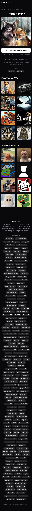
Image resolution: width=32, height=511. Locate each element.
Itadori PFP (23, 394)
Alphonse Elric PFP (10, 496)
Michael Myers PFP (10, 356)
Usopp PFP (10, 264)
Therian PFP (10, 9)
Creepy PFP (26, 454)
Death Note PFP (7, 454)
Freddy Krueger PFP (11, 435)
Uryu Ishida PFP (20, 264)
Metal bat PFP (7, 359)
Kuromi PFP (25, 375)
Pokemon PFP (26, 327)
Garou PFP (25, 426)
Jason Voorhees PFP (22, 391)
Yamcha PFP (9, 254)
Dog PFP (5, 451)
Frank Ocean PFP (21, 245)
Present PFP (5, 327)
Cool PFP (5, 2)
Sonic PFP (22, 292)
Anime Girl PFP (20, 486)
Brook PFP (18, 474)
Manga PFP (21, 362)
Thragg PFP (25, 242)
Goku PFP (16, 420)
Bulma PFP (23, 470)
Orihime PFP (25, 331)
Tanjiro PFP (8, 280)
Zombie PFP (7, 251)
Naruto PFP (12, 343)
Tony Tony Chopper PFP (11, 273)
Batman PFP (26, 477)
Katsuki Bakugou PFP (11, 381)
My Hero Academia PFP (11, 346)
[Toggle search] (12, 2)
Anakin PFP (8, 248)
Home (3, 9)
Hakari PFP (22, 410)
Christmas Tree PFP (20, 461)
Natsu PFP (25, 340)
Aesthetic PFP (21, 499)
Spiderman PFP (22, 286)
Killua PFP (15, 378)
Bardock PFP (9, 480)
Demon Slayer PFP (24, 451)
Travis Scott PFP (11, 270)
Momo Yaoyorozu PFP (9, 350)
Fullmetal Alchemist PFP (20, 429)
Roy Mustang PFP (11, 318)
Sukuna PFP (11, 283)
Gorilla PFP (8, 420)
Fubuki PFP (7, 432)
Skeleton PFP (11, 299)
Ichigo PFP (22, 400)
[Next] (28, 31)
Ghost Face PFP (23, 423)
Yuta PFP (25, 251)
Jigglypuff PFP (24, 388)
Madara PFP (11, 366)
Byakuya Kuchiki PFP (12, 470)
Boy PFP (26, 474)
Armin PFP (10, 486)
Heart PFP (22, 407)
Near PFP (16, 340)
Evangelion (15, 242)
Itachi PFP (8, 397)
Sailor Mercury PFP (22, 312)
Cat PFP (26, 467)
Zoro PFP (24, 248)
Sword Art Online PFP (20, 280)
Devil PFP (13, 451)
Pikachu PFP (6, 331)
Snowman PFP (22, 296)
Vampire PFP (8, 261)
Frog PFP (16, 432)
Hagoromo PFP (12, 413)
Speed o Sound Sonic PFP (16, 289)
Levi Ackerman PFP (22, 372)
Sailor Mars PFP (7, 315)
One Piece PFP (23, 334)
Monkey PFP (24, 346)
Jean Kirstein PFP (9, 391)
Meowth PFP (17, 359)
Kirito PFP (6, 378)
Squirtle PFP (20, 283)
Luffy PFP (21, 366)
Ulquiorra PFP (10, 267)
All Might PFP (23, 496)
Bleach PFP (6, 477)
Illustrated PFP (11, 400)
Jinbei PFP (15, 388)
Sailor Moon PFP (9, 312)
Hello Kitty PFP (12, 407)
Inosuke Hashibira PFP (20, 397)
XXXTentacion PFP (21, 254)
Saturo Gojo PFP (11, 305)
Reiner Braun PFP (20, 321)
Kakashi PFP (23, 381)
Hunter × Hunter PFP (21, 404)
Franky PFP (23, 435)
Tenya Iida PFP (10, 277)
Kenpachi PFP (25, 378)
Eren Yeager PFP (11, 445)
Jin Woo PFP (9, 238)
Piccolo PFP (16, 331)
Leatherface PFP (8, 375)
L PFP (17, 375)
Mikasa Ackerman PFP (20, 353)
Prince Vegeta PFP (21, 324)
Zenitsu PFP (17, 251)
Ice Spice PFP (8, 404)
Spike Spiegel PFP (10, 286)
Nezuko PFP (7, 340)
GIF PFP (14, 423)
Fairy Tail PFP (23, 439)
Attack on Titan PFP (21, 480)
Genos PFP (16, 426)
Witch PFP (9, 258)
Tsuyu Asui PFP (21, 267)
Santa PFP (6, 308)
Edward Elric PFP (9, 448)
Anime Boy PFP (21, 489)
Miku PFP (8, 353)
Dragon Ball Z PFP (22, 448)
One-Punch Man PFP (10, 334)
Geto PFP (7, 426)
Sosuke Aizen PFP (12, 292)
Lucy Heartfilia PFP (11, 369)
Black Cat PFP (16, 477)
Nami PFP (21, 343)
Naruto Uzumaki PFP (21, 261)
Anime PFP (11, 493)
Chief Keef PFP (21, 464)
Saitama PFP (25, 308)
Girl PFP (6, 423)
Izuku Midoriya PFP (11, 394)
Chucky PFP (9, 461)
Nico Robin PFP (23, 337)
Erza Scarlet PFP (9, 442)
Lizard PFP (23, 369)
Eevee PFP (22, 445)
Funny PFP (8, 429)
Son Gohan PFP (10, 296)
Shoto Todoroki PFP (11, 302)
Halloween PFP (11, 410)
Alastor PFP (10, 499)
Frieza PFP (25, 432)
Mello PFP (26, 359)
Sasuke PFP (22, 305)
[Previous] (4, 31)
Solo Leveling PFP (21, 238)
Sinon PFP (21, 299)
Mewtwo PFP (23, 356)
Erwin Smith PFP (22, 442)
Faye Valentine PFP (10, 439)
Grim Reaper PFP (22, 416)
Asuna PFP (9, 483)
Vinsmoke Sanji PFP (20, 258)
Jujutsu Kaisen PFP (10, 385)
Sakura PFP (15, 308)
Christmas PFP (10, 464)
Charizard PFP (17, 467)
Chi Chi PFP (7, 467)
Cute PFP (17, 454)
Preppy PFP (15, 327)
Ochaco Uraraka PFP (10, 337)
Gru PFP (21, 413)
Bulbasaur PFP (8, 474)
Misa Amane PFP (24, 350)
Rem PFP (9, 321)
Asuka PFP (7, 242)
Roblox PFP (22, 318)
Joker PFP (6, 388)
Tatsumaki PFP (22, 277)
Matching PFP (11, 362)
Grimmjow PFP (9, 416)
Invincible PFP (10, 245)
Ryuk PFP (17, 315)
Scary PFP (23, 302)
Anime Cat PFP (10, 489)
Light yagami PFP (9, 372)
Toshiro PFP (22, 270)
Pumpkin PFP (9, 324)
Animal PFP (11, 71)
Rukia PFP (26, 315)
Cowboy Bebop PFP (12, 458)
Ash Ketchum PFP (20, 483)
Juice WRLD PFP (22, 385)
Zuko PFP (16, 248)
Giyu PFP (24, 420)
